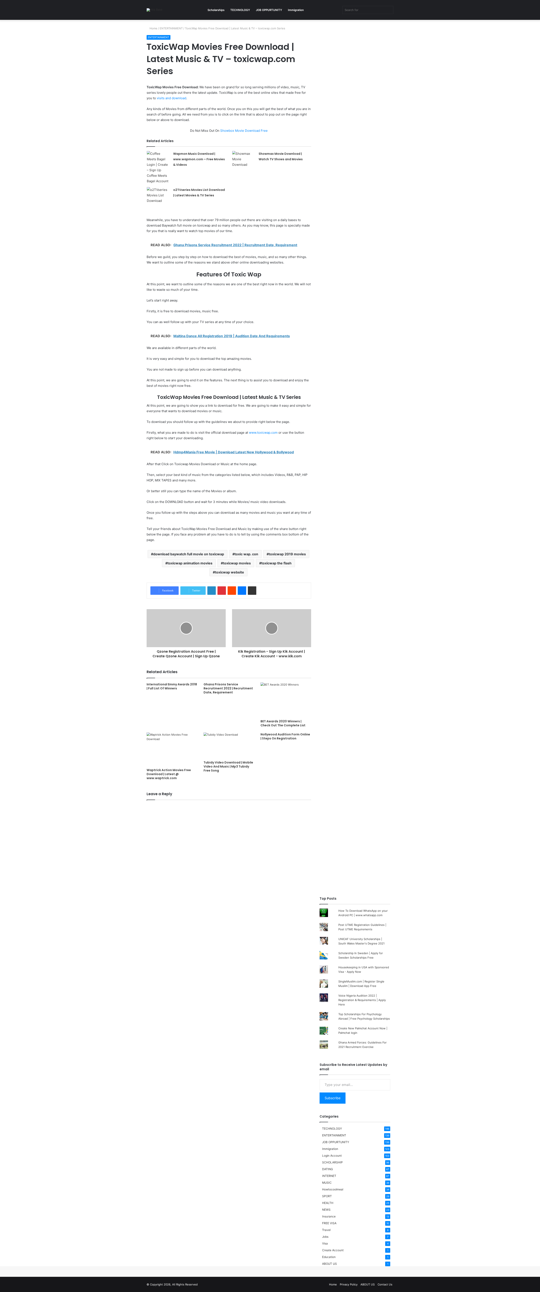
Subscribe (332, 1098)
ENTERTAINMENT (171, 28)
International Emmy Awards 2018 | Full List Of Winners (172, 686)
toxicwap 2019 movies (287, 554)
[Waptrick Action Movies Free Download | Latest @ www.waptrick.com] (172, 749)
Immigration (296, 10)
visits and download (171, 98)
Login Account (332, 1155)
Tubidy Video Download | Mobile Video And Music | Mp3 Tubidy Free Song (228, 766)
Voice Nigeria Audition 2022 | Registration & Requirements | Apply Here (362, 1000)
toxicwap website (229, 572)
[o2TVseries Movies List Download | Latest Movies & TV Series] (158, 195)
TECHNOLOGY (240, 10)
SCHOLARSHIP (332, 1162)
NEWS (326, 1209)
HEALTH (327, 1203)
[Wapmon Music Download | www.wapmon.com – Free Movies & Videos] (158, 167)
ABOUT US (329, 1263)
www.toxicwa (259, 433)
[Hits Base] (154, 10)
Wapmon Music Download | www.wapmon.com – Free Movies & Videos (199, 159)
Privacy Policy (349, 1284)
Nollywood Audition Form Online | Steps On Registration (285, 736)
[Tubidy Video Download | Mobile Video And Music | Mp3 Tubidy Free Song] (229, 745)
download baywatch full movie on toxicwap (188, 554)
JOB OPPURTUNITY (269, 10)
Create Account (333, 1250)
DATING (327, 1169)
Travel (326, 1230)
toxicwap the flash (276, 563)
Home (153, 28)
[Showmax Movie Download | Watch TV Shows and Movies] (243, 159)
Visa (325, 1243)
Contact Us (385, 1284)
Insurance (329, 1216)
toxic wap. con (246, 554)
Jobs (325, 1236)
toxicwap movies (237, 563)
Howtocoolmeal (332, 1189)
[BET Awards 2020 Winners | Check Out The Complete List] (286, 699)
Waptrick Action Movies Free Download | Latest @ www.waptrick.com (169, 774)
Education (329, 1257)
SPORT (327, 1196)
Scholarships (216, 10)
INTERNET (329, 1176)
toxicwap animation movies (189, 563)
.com (274, 433)
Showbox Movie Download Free (244, 131)
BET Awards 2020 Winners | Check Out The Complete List (283, 723)
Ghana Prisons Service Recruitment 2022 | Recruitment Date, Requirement (228, 688)
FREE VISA (329, 1223)
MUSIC (327, 1182)
